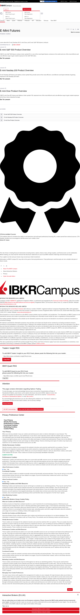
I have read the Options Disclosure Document (30, 409)
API (33, 20)
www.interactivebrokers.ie (24, 312)
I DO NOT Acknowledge (9, 409)
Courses (2, 20)
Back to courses (75, 32)
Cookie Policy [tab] (9, 428)
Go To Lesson (5, 58)
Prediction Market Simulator (49, 1)
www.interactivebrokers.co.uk (8, 304)
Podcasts (27, 20)
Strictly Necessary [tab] (10, 422)
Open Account (26, 9)
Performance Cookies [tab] (11, 423)
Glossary (46, 20)
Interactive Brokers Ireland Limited (41, 612)
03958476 (13, 300)
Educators (38, 20)
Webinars (20, 20)
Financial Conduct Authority (60, 300)
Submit (70, 589)
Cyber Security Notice (9, 276)
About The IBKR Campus (10, 268)
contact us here (40, 343)
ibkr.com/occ (30, 396)
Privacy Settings (7, 403)
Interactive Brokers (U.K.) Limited (41, 609)
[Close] (78, 347)
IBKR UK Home (73, 1)
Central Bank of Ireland (16, 308)
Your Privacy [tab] (8, 420)
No (8, 469)
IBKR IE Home (64, 1)
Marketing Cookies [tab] (10, 427)
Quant (13, 20)
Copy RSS (7, 359)
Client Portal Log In (10, 13)
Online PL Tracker (4, 240)
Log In (6, 9)
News (8, 20)
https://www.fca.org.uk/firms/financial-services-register (19, 302)
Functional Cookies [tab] (11, 425)
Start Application (28, 13)
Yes (4, 469)
